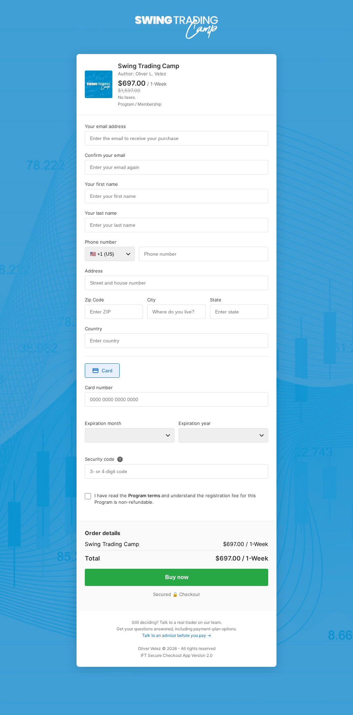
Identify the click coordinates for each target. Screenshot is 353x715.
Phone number (101, 242)
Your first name (101, 184)
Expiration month (103, 423)
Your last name (101, 213)
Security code (103, 459)
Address (94, 271)
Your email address (105, 126)
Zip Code (94, 299)
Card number (99, 387)
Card (107, 370)
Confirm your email (105, 155)
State (215, 299)
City (151, 299)
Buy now (176, 577)
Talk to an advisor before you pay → (176, 635)
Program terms (144, 495)
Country (93, 328)
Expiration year (195, 423)
